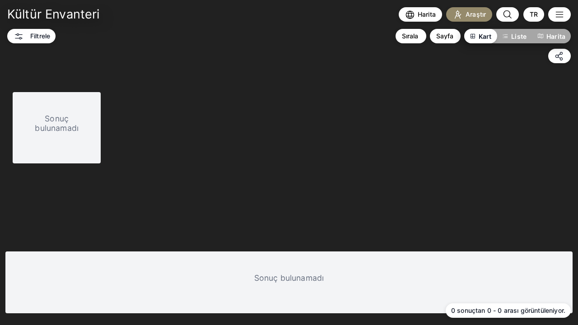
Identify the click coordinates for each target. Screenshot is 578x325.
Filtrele (40, 36)
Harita (555, 36)
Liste (519, 36)
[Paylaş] (559, 56)
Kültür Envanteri (53, 14)
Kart (485, 36)
